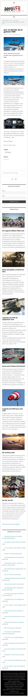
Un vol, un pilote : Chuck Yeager (13, 605)
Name (3, 190)
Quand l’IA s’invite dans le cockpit (13, 622)
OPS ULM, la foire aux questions (13, 610)
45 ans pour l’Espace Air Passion (13, 366)
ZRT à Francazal (8, 628)
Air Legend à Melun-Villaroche (13, 231)
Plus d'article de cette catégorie (11, 524)
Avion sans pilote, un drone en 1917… (14, 569)
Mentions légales (20, 693)
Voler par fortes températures (12, 616)
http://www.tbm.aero (9, 145)
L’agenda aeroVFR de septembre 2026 (10, 318)
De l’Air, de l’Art (7, 500)
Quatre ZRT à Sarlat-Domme (12, 654)
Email (3, 195)
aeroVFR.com (21, 673)
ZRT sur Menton (8, 574)
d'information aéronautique (11, 673)
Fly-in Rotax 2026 (8, 452)
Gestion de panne (9, 553)
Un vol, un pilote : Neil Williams (12, 548)
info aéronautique (20, 677)
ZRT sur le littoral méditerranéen (13, 660)
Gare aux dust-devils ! (10, 584)
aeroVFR (14, 9)
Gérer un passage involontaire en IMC (14, 643)
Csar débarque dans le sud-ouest (13, 557)
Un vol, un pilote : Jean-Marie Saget (14, 666)
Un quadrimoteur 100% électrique (13, 599)
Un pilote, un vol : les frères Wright (13, 637)
